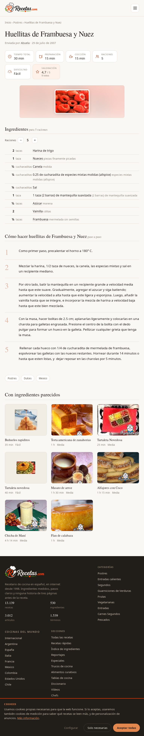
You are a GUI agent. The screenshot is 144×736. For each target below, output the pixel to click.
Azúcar (37, 203)
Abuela (25, 43)
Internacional (13, 638)
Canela (37, 166)
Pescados (104, 619)
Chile (8, 684)
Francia (9, 661)
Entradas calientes (109, 579)
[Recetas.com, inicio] (21, 8)
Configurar (71, 728)
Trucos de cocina (62, 666)
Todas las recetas (62, 637)
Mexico (43, 378)
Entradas (103, 608)
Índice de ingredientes (65, 649)
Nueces (38, 158)
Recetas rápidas (61, 643)
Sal (35, 187)
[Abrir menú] (135, 8)
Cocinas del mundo (22, 631)
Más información (28, 718)
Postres (17, 22)
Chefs (54, 695)
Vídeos (55, 689)
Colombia (11, 673)
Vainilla (38, 211)
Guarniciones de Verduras (114, 591)
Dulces (28, 378)
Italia (8, 655)
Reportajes (58, 655)
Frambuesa (40, 219)
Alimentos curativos (63, 672)
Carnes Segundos (109, 614)
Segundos (104, 585)
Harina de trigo (43, 151)
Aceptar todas (126, 728)
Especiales (57, 660)
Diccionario (58, 683)
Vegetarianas (106, 602)
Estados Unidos (15, 678)
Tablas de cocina (61, 678)
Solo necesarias (97, 728)
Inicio (8, 22)
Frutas (102, 596)
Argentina (11, 644)
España (9, 650)
